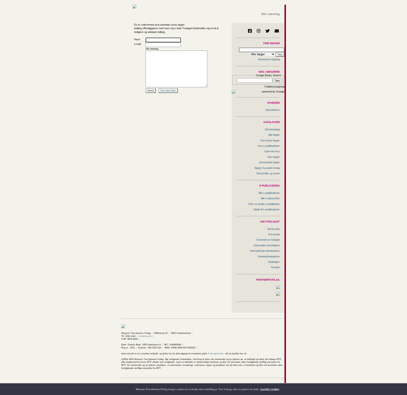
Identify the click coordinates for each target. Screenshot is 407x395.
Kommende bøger (269, 162)
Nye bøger (274, 157)
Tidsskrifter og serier (268, 173)
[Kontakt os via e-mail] (277, 31)
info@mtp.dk (145, 336)
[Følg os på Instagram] (258, 31)
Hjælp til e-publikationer (266, 209)
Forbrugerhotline (216, 353)
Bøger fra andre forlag (267, 168)
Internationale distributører (265, 250)
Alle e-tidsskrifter (270, 198)
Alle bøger (274, 134)
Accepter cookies (269, 389)
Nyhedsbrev (273, 109)
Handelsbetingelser (269, 256)
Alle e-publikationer (269, 193)
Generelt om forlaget (268, 239)
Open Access (272, 151)
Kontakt (275, 267)
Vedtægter (274, 261)
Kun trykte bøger (270, 140)
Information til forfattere (267, 245)
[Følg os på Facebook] (250, 31)
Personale (274, 234)
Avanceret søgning (269, 59)
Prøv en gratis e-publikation (264, 204)
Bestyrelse (274, 228)
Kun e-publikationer (269, 145)
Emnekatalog (272, 129)
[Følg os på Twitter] (268, 31)
